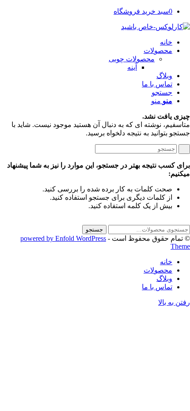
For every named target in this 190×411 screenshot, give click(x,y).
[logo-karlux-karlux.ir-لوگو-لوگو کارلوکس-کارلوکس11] (155, 26)
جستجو (94, 229)
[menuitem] (86, 42)
